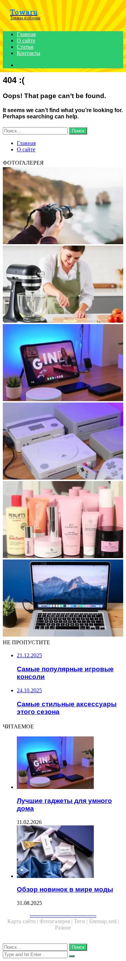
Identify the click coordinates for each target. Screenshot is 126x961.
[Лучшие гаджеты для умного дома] (63, 363)
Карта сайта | (23, 921)
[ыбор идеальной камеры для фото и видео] (63, 206)
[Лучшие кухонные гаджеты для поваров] (63, 285)
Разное (63, 928)
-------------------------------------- (63, 915)
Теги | (81, 921)
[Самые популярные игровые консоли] (63, 442)
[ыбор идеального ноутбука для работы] (63, 599)
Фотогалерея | (57, 921)
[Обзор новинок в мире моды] (70, 852)
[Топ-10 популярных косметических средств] (63, 520)
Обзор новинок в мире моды (65, 889)
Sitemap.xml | (104, 921)
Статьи (25, 47)
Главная (26, 34)
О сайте (26, 40)
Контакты (28, 53)
